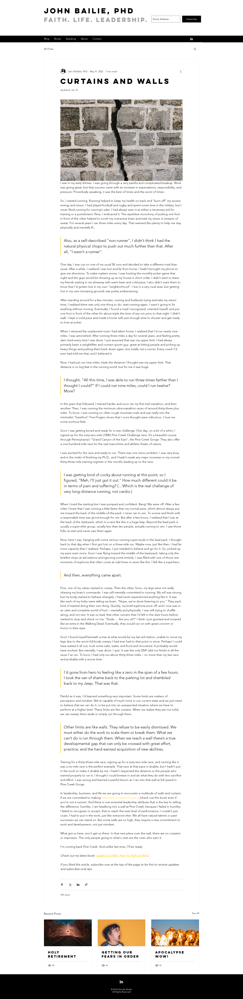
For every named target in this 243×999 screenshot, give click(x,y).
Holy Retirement (62, 954)
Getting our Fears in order (120, 954)
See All (195, 913)
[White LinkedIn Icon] (191, 39)
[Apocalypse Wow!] (175, 932)
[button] (195, 49)
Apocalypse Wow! (169, 954)
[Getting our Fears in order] (121, 932)
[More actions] (181, 71)
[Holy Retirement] (68, 932)
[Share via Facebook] (61, 884)
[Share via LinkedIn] (78, 884)
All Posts (48, 48)
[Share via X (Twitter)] (70, 884)
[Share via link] (86, 884)
